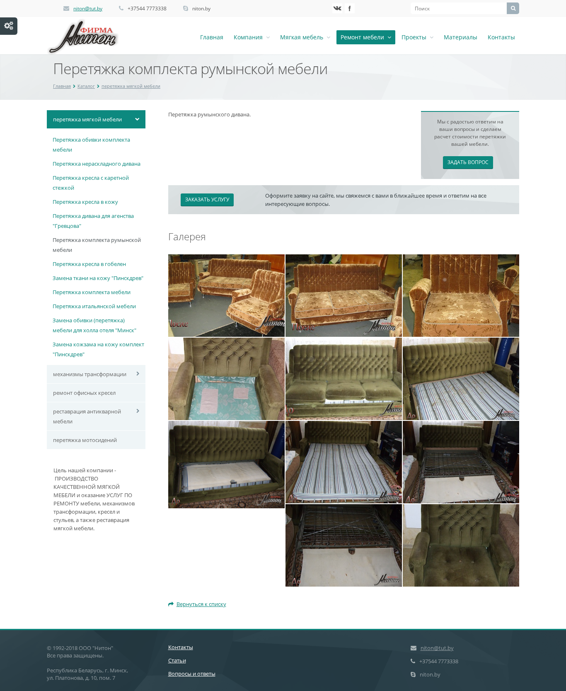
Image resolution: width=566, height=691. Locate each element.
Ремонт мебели (364, 37)
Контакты (501, 37)
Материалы (460, 37)
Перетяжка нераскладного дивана (96, 163)
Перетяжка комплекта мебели (92, 292)
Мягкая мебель (303, 37)
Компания (250, 37)
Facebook (350, 8)
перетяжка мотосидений (85, 440)
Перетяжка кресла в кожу (85, 201)
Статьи (177, 660)
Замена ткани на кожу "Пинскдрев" (98, 278)
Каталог (86, 86)
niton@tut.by (87, 8)
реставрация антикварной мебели (87, 416)
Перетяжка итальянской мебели (94, 306)
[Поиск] (513, 8)
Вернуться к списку (201, 604)
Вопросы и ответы (191, 673)
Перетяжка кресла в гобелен (89, 264)
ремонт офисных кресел (84, 392)
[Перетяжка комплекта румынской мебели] (226, 295)
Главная (211, 37)
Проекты (416, 37)
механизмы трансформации (89, 374)
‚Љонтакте (337, 8)
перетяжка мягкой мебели (131, 86)
